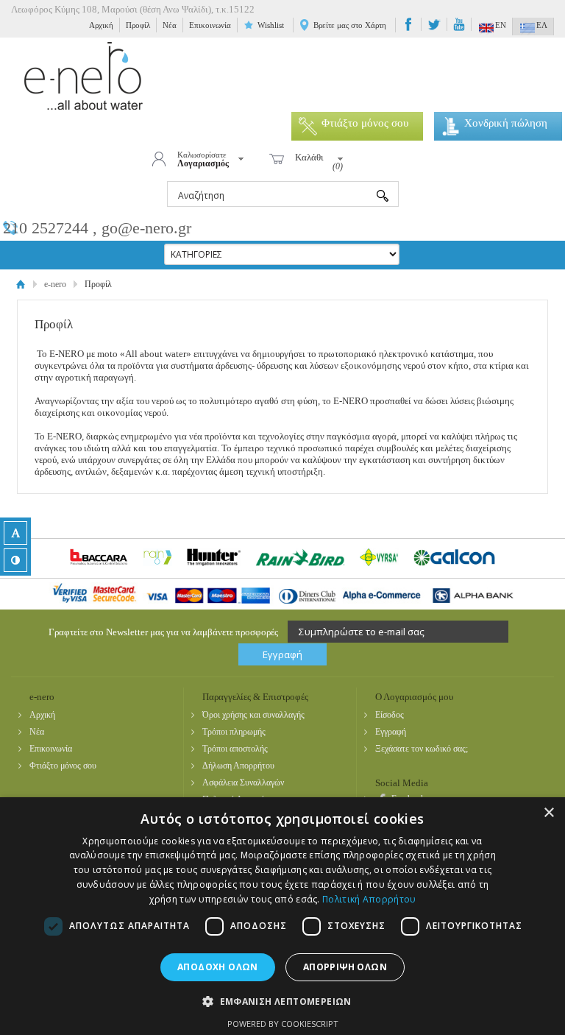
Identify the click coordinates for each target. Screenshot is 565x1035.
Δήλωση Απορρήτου (238, 765)
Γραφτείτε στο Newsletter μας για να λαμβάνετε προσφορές (163, 631)
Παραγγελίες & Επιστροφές (255, 696)
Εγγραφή (390, 732)
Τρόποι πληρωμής (234, 732)
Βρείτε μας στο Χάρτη (349, 25)
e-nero (84, 76)
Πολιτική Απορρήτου (369, 899)
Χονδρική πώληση (505, 123)
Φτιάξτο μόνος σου (364, 123)
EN (500, 25)
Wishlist (270, 25)
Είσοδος (389, 715)
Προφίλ (138, 25)
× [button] (548, 813)
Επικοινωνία (210, 25)
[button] (282, 1000)
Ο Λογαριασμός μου (414, 696)
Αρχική (101, 25)
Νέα (170, 25)
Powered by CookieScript (282, 1023)
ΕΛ (541, 25)
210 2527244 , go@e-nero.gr (97, 228)
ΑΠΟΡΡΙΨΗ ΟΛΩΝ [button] (345, 967)
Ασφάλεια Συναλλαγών (243, 782)
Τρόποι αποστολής (235, 748)
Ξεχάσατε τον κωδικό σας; (421, 748)
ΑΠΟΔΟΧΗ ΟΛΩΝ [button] (217, 967)
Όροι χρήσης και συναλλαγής (253, 715)
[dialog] (282, 916)
